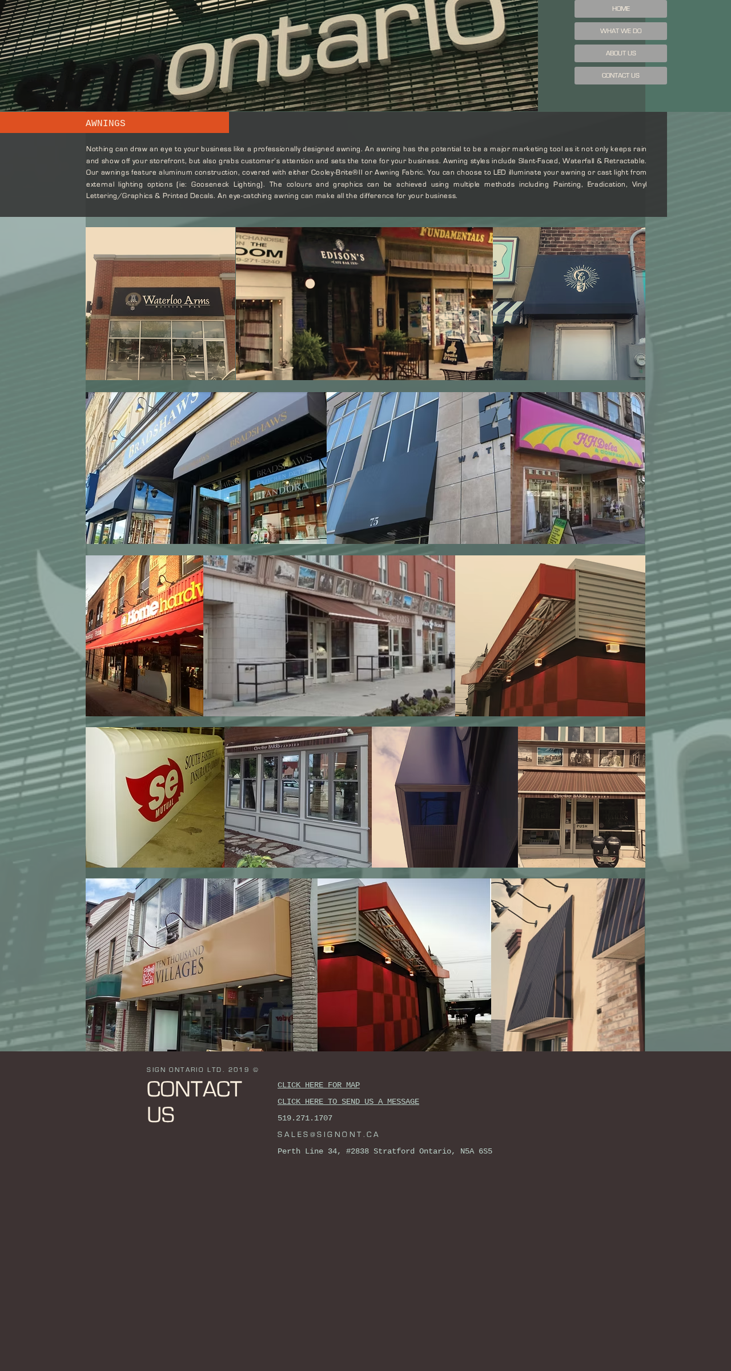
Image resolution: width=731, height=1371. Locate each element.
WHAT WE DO (620, 30)
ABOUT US (621, 53)
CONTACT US (621, 75)
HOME (621, 8)
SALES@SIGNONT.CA (329, 1135)
